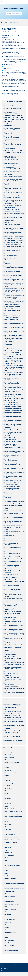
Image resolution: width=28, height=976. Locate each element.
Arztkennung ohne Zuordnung (13, 192)
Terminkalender (9, 935)
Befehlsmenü (8, 770)
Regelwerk (8, 914)
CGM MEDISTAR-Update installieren (14, 236)
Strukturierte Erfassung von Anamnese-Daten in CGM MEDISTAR (14, 737)
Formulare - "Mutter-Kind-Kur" (13, 441)
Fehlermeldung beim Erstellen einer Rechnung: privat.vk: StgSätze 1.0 (13, 433)
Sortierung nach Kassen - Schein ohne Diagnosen (14, 626)
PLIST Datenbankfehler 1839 (13, 556)
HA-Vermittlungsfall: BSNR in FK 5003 (13, 456)
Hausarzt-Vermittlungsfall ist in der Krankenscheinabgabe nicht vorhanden (14, 464)
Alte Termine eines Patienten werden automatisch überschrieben (13, 172)
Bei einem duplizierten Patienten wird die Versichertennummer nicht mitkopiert (14, 219)
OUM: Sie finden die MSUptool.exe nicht (14, 528)
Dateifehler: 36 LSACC (11, 255)
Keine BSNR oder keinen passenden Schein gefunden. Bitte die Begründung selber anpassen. (14, 501)
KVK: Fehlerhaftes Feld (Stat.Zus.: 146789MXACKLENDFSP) (14, 514)
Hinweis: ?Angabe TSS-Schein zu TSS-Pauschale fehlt (14, 469)
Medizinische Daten (10, 878)
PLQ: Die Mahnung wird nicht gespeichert (13, 562)
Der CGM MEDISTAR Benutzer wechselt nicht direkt (13, 272)
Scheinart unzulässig (10, 617)
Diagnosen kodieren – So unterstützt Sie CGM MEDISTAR (13, 710)
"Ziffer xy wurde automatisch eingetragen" (13, 109)
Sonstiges (7, 925)
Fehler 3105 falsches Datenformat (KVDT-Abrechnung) (14, 438)
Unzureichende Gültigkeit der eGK (14, 664)
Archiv (7, 767)
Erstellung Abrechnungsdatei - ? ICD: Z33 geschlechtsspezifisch (14, 386)
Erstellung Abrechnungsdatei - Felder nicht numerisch (13, 401)
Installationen (8, 852)
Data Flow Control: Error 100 (13, 250)
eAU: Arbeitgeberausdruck (12, 310)
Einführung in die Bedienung (12, 809)
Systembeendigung (10, 932)
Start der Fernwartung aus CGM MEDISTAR (13, 641)
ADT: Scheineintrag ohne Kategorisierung (12, 164)
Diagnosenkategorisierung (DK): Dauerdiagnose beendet (14, 276)
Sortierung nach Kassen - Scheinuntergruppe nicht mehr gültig (13, 621)
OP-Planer (8, 886)
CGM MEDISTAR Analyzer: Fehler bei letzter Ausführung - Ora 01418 (14, 239)
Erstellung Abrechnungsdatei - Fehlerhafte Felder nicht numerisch (14, 397)
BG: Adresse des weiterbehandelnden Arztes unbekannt (13, 224)
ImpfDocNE (8, 847)
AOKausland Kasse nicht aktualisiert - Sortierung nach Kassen (13, 188)
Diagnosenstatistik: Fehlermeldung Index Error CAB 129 (14, 280)
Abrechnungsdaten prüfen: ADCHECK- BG (12, 132)
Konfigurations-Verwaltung (12, 865)
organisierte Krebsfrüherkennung (14, 888)
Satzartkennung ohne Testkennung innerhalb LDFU (14, 608)
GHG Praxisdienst (10, 834)
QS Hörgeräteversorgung (12, 904)
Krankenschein (9, 868)
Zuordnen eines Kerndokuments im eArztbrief (14, 693)
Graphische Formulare (11, 842)
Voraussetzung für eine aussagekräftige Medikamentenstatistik (11, 684)
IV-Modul (7, 858)
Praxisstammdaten (10, 896)
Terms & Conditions (5, 968)
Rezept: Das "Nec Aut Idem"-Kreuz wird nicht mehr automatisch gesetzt (14, 594)
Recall (6, 912)
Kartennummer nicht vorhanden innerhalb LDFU (13, 492)
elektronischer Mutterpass (12, 814)
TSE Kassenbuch (9, 940)
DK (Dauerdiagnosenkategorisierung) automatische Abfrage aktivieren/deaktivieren (14, 296)
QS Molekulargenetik (11, 907)
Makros (7, 873)
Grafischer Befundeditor (11, 837)
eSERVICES (8, 824)
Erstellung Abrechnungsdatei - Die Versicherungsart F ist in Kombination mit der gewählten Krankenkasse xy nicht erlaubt (14, 392)
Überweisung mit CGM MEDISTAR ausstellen (14, 741)
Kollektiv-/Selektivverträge (12, 863)
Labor (6, 870)
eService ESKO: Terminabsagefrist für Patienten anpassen (14, 421)
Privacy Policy (5, 966)
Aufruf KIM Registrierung (12, 195)
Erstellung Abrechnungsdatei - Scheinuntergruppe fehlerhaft (13, 405)
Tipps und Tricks (11, 700)
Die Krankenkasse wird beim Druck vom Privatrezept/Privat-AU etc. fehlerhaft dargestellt (14, 290)
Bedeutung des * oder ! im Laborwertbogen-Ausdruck (12, 210)
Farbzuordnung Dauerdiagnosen (14, 429)
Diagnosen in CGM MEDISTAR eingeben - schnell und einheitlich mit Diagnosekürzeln (14, 706)
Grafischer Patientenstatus (12, 840)
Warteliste (8, 943)
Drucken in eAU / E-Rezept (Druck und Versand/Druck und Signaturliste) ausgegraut (14, 302)
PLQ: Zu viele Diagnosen (12, 574)
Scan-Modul (8, 917)
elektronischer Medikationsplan (13, 811)
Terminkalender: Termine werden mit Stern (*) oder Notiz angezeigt (14, 661)
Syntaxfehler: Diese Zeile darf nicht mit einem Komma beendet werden (14, 649)
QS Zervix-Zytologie (10, 909)
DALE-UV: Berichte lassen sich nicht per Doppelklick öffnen (13, 243)
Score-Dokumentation (11, 919)
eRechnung (8, 821)
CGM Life (7, 780)
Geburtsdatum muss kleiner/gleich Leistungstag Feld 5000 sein (14, 452)
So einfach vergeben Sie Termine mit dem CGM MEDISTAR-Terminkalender (14, 732)
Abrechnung (8, 752)
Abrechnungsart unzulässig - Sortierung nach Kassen (13, 129)
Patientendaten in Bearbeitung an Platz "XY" (14, 532)
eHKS (6, 806)
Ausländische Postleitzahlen (12, 197)
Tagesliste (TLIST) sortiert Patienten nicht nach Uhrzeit (13, 657)
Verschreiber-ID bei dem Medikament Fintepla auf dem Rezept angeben (13, 679)
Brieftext (7, 775)
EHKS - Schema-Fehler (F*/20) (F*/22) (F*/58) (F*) (13, 347)
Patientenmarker (9, 535)
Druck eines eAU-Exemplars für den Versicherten (13, 307)
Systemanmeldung (10, 930)
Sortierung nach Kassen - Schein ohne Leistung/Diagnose (14, 630)
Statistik (7, 927)
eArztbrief (8, 798)
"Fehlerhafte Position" (11, 106)
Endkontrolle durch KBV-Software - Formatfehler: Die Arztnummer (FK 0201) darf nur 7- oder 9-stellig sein (14, 368)
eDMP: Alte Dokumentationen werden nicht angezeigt (13, 316)
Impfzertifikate (9, 850)
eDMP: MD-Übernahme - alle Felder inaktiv (14, 332)
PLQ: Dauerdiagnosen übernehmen (14, 559)
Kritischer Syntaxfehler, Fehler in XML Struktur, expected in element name (14, 507)
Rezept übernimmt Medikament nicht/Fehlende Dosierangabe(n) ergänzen (14, 600)
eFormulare (8, 803)
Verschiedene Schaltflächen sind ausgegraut (14, 674)
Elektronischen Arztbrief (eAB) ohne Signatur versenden (13, 351)
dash (6, 793)
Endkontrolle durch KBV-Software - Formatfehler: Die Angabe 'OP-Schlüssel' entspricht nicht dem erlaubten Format (14, 361)
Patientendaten (9, 894)
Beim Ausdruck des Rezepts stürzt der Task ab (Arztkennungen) (14, 214)
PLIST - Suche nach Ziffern (12, 553)
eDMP (6, 801)
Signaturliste (8, 922)
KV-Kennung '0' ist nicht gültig (13, 511)
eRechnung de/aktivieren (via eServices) (13, 379)
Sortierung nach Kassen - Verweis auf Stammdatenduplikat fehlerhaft (14, 634)
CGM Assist (8, 778)
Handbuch (9, 748)
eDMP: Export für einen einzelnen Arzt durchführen (14, 328)
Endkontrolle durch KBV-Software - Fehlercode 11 (14, 355)
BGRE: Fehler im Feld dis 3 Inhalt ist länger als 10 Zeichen (14, 229)
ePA (6, 819)
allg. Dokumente (9, 757)
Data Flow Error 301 (10, 253)
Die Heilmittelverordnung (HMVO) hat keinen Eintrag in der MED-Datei (14, 284)
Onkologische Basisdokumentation (14, 883)
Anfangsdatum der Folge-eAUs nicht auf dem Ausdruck (13, 180)
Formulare (8, 829)
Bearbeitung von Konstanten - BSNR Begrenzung (13, 206)
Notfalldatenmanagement (12, 881)
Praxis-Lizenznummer (11, 577)
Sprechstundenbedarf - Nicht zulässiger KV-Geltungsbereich (13, 637)
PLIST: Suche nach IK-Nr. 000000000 (11, 544)
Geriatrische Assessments (12, 832)
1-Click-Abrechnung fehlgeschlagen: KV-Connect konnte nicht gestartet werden (13, 114)
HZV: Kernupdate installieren (13, 480)
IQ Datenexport (9, 855)
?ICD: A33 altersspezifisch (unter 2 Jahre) (14, 122)
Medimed (7, 876)
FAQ (6, 827)
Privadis (7, 899)
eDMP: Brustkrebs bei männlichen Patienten (14, 324)
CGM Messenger (9, 783)
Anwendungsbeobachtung (12, 762)
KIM (6, 860)
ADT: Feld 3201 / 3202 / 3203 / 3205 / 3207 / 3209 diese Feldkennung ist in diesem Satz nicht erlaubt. (13, 159)
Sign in (2, 970)
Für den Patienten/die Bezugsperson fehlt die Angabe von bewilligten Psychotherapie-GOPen (14, 446)
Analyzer (7, 760)
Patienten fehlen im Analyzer (13, 538)
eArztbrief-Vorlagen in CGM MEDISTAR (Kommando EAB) (12, 714)
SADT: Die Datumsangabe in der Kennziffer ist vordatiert (13, 604)
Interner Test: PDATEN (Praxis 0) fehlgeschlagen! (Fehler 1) (14, 483)
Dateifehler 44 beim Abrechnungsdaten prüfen (12, 259)
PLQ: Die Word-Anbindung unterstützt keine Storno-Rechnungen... (12, 567)
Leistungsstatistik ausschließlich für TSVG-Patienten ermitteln (14, 518)
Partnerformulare (10, 891)
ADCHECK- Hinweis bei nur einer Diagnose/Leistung (14, 147)
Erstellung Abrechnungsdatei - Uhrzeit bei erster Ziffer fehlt (13, 413)
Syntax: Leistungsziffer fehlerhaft (14, 645)
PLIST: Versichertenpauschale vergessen (13, 548)
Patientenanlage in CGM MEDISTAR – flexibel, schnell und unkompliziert (14, 727)
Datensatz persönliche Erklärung (14, 796)
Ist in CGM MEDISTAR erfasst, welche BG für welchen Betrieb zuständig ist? (13, 488)
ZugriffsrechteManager (11, 950)
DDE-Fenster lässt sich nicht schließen (13, 262)
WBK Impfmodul (9, 945)
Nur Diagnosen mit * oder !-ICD (13, 525)
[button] (7, 13)
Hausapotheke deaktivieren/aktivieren (11, 459)
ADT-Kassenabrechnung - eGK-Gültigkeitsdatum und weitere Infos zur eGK (14, 152)
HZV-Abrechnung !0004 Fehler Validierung (13, 477)
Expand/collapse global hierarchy (2, 22)
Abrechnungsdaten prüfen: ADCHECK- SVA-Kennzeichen (13, 143)
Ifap (6, 845)
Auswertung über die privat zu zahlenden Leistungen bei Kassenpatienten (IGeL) (13, 201)
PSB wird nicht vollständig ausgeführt (12, 586)
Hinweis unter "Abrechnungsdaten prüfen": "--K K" (14, 473)
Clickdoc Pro (8, 788)
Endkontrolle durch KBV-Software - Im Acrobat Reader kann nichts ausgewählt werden (14, 374)
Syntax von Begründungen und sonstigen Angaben (13, 653)
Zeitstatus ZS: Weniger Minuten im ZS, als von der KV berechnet (14, 689)
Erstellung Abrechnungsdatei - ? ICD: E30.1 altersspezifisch (14, 382)
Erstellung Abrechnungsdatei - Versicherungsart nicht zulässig (13, 417)
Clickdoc (7, 785)
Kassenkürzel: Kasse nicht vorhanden (12, 496)
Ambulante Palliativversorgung (13, 176)
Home (5, 22)
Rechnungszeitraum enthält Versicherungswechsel (12, 590)
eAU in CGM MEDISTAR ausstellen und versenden (14, 722)
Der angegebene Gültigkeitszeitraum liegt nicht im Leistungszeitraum (14, 267)
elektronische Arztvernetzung (13, 816)
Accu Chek (8, 754)
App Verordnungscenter (12, 765)
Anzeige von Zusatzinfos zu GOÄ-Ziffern (14, 183)
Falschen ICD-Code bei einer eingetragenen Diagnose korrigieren (13, 425)
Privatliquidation (9, 901)
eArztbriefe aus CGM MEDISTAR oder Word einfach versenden (13, 718)
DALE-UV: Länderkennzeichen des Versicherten (14, 247)
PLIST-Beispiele (9, 540)
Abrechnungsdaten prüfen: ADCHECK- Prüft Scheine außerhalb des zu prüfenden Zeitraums (13, 138)
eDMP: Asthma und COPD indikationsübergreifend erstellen (14, 320)
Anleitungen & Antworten (14, 102)
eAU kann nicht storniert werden (14, 313)
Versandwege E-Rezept (11, 671)
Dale (6, 791)
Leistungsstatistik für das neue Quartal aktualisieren (13, 522)
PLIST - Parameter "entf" (12, 551)
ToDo (6, 937)
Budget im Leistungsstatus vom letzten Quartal (13, 233)
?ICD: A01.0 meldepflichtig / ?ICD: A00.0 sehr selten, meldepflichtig (14, 118)
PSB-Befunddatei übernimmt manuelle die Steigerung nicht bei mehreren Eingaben (14, 581)
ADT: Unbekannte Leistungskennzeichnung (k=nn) (13, 168)
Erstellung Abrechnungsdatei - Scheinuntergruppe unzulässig (13, 409)
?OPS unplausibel (10, 125)
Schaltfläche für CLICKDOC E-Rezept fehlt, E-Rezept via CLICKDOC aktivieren (13, 613)
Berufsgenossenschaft (11, 772)
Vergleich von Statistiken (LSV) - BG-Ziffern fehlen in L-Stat (14, 668)
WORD (6, 948)
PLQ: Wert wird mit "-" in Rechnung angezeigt (14, 571)
